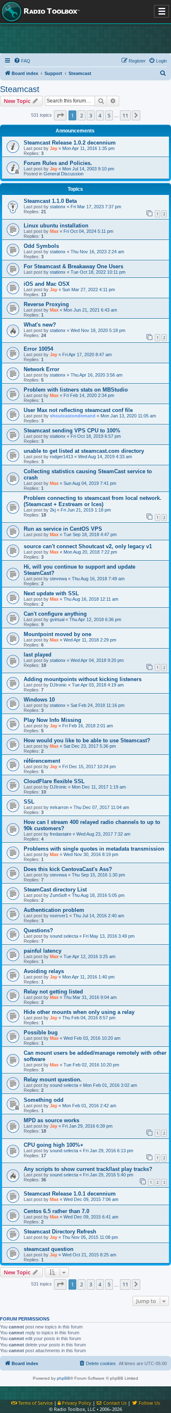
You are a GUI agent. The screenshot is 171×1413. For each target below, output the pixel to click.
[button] (60, 115)
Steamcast (19, 89)
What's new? (40, 325)
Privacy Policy (76, 1403)
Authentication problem (54, 910)
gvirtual (57, 619)
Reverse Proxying (46, 304)
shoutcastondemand (72, 415)
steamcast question (48, 1249)
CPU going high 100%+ (53, 1145)
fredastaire (60, 833)
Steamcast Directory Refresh (60, 1231)
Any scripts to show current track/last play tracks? (88, 1169)
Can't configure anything (55, 614)
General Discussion (63, 173)
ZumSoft (58, 895)
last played (37, 655)
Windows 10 (39, 700)
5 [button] (108, 115)
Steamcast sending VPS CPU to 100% (72, 430)
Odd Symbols (41, 246)
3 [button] (90, 115)
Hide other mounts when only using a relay (79, 1012)
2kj (53, 509)
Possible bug (41, 1032)
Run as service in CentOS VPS (63, 529)
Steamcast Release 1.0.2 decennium (70, 143)
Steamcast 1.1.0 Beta (50, 201)
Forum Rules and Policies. (58, 163)
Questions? (38, 930)
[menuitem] (22, 61)
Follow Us (148, 1403)
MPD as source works (51, 1120)
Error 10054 (38, 349)
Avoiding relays (44, 971)
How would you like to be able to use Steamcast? (87, 740)
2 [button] (81, 115)
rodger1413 (61, 456)
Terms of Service (35, 1403)
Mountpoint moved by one (57, 634)
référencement (42, 761)
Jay (53, 148)
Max (54, 231)
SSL (29, 802)
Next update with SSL (51, 593)
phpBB (63, 1378)
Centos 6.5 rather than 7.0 (56, 1211)
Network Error (41, 369)
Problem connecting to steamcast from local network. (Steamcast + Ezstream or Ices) (92, 501)
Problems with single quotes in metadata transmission (94, 849)
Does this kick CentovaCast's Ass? (68, 869)
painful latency (42, 951)
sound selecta (64, 936)
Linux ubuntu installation (56, 225)
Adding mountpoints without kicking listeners (83, 679)
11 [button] (125, 115)
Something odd (44, 1100)
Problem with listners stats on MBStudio (76, 390)
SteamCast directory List (55, 889)
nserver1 (59, 915)
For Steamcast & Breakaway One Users (73, 266)
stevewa (58, 578)
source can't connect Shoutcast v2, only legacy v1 (88, 546)
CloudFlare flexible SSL (54, 781)
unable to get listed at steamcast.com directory (84, 451)
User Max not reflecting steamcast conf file (78, 410)
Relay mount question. (53, 1079)
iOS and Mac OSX (47, 284)
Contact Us (114, 1403)
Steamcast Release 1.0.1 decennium (70, 1194)
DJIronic (58, 684)
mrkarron (59, 807)
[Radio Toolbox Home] (39, 11)
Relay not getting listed (53, 992)
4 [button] (99, 115)
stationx (58, 206)
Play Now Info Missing (52, 720)
